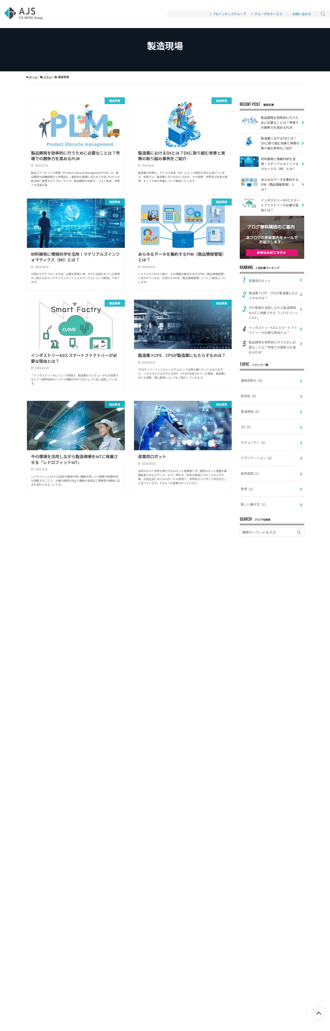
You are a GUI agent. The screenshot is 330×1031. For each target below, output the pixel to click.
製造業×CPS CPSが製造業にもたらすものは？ (273, 295)
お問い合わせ (301, 14)
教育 (247, 489)
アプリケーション (256, 458)
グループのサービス (268, 14)
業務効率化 (251, 380)
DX (246, 427)
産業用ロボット (260, 280)
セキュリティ (253, 442)
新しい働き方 (253, 504)
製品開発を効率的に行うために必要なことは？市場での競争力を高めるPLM (272, 347)
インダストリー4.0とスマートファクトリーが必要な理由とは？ (273, 330)
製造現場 (250, 411)
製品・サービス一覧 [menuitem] (101, 14)
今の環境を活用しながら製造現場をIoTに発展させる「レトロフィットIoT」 (273, 312)
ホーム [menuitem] (70, 14)
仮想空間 (250, 473)
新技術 (248, 396)
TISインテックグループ (229, 14)
